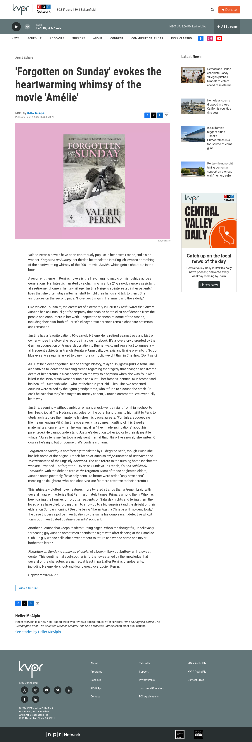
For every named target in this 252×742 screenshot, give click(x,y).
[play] (16, 27)
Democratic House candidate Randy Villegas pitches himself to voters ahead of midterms (219, 77)
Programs (96, 671)
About (97, 38)
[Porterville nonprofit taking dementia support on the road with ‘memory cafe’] (193, 169)
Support (78, 38)
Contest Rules (196, 680)
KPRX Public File (197, 663)
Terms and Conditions (152, 688)
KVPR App (96, 688)
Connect (116, 38)
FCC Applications (149, 696)
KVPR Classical (182, 38)
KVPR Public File (197, 671)
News (16, 38)
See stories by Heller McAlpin (38, 631)
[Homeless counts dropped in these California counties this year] (193, 106)
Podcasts (57, 38)
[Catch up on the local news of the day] (209, 220)
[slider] (33, 27)
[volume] (27, 27)
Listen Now (209, 285)
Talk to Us (144, 663)
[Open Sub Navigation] (22, 38)
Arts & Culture (24, 57)
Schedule (34, 38)
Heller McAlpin (36, 113)
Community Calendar (147, 38)
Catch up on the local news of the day (209, 258)
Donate (231, 10)
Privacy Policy (147, 680)
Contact (95, 696)
